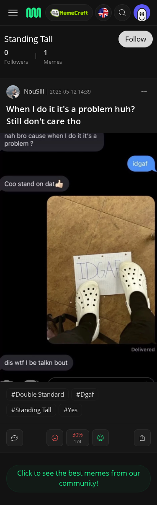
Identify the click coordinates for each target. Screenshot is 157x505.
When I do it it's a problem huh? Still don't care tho (70, 115)
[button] (122, 12)
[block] (144, 91)
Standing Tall (33, 410)
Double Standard (39, 394)
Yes (72, 410)
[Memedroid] (33, 13)
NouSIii (34, 91)
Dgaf (87, 394)
